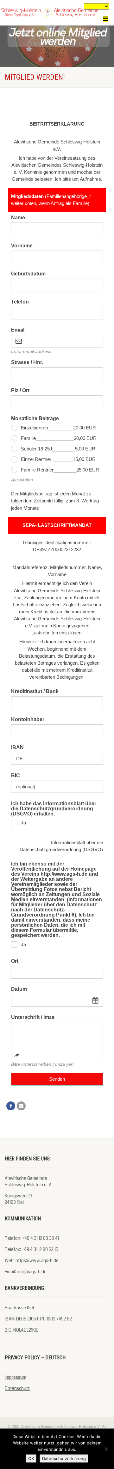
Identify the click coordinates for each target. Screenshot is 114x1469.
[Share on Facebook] (10, 1105)
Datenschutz (17, 1388)
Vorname (22, 245)
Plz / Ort (20, 390)
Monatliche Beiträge (35, 418)
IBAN (17, 747)
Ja (23, 822)
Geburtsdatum (28, 273)
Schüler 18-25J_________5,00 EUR (58, 448)
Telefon (20, 301)
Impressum (15, 1377)
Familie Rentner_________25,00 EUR (60, 469)
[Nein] (106, 1449)
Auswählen (22, 480)
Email (17, 330)
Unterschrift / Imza (32, 1017)
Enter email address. (32, 351)
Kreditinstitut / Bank (35, 691)
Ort (14, 961)
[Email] (21, 1105)
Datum (19, 989)
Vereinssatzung (70, 158)
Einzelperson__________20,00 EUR (58, 427)
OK (31, 1458)
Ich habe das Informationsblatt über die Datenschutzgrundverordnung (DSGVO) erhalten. (53, 808)
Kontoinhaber (27, 719)
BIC (15, 775)
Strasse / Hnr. (27, 362)
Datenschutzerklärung (64, 1458)
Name (18, 217)
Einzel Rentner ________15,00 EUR (58, 459)
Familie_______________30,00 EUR (59, 438)
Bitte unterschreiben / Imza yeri (42, 1064)
